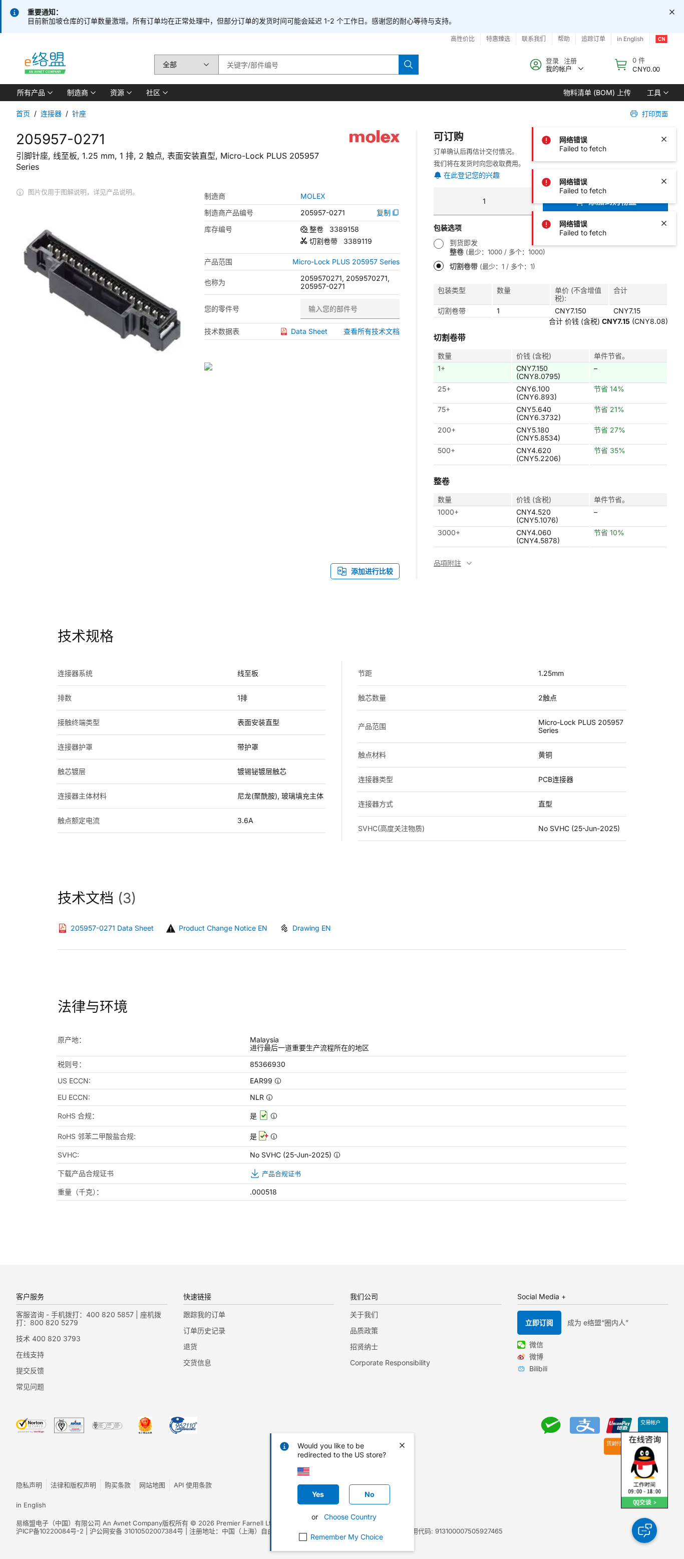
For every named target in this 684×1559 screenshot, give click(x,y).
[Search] (409, 65)
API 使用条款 (193, 1485)
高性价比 (463, 39)
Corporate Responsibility (390, 1362)
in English (31, 1505)
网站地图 (152, 1485)
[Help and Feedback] (644, 1530)
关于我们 (364, 1314)
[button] (34, 92)
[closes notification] (672, 12)
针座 (79, 113)
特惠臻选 (498, 39)
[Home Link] (44, 64)
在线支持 (30, 1354)
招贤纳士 (364, 1346)
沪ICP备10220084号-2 (50, 1531)
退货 (190, 1346)
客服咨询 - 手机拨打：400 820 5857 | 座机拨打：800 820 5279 (88, 1318)
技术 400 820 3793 (48, 1338)
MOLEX (312, 196)
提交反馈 (30, 1370)
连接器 (51, 113)
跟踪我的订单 (204, 1314)
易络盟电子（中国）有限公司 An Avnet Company (89, 1523)
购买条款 (118, 1485)
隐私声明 (29, 1485)
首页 (23, 113)
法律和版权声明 (73, 1485)
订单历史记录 (204, 1330)
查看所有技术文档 (372, 331)
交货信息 (197, 1362)
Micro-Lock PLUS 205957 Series (346, 262)
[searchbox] (308, 65)
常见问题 (30, 1386)
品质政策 (364, 1330)
